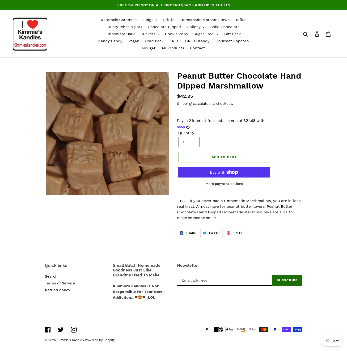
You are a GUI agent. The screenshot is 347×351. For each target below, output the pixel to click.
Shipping (184, 103)
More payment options (224, 184)
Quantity (186, 133)
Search (51, 276)
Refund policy (57, 290)
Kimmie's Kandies (71, 340)
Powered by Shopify (100, 340)
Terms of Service (60, 283)
